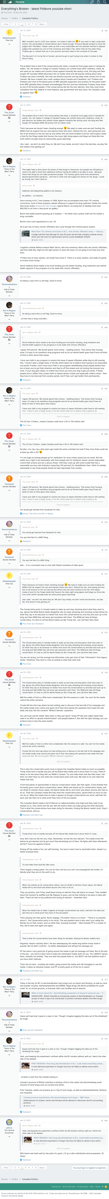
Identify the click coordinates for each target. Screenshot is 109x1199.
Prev (6, 24)
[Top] (102, 1187)
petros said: (27, 186)
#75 (106, 734)
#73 (106, 632)
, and (38, 513)
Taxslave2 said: (28, 527)
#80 (106, 1121)
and (33, 624)
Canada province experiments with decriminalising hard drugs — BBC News (56, 1097)
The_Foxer (7, 12)
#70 (106, 522)
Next (42, 24)
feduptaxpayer (9, 38)
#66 (106, 327)
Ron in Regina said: (30, 164)
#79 (106, 1039)
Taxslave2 (9, 484)
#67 (106, 388)
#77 (106, 979)
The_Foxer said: (28, 36)
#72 (106, 574)
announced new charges (46, 206)
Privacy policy (82, 1186)
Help (92, 1186)
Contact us (56, 1186)
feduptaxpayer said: (30, 110)
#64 (106, 277)
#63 (106, 159)
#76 (106, 823)
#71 (106, 550)
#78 (106, 1012)
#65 (106, 303)
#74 (106, 672)
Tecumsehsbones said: (31, 308)
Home (97, 1186)
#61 (106, 31)
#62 (106, 105)
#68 (106, 434)
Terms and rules (69, 1186)
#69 (106, 477)
